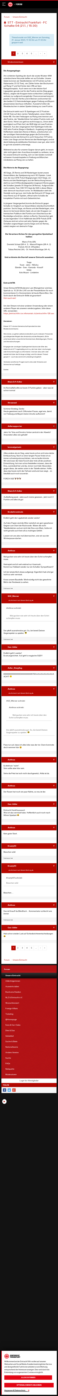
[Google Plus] (14, 1090)
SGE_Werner (13, 596)
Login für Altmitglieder (29, 1081)
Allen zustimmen (28, 1377)
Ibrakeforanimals (15, 512)
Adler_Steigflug (15, 668)
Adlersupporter (15, 426)
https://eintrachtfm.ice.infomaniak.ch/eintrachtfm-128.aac (29, 313)
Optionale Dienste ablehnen (29, 1385)
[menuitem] (29, 975)
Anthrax (11, 550)
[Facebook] (4, 1090)
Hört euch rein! (10, 298)
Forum (19, 4)
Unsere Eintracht (20, 17)
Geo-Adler (12, 647)
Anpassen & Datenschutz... (15, 1390)
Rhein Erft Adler (15, 382)
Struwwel (12, 403)
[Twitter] (9, 1090)
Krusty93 (12, 846)
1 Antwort (7, 588)
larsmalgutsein (14, 447)
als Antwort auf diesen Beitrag (20, 600)
